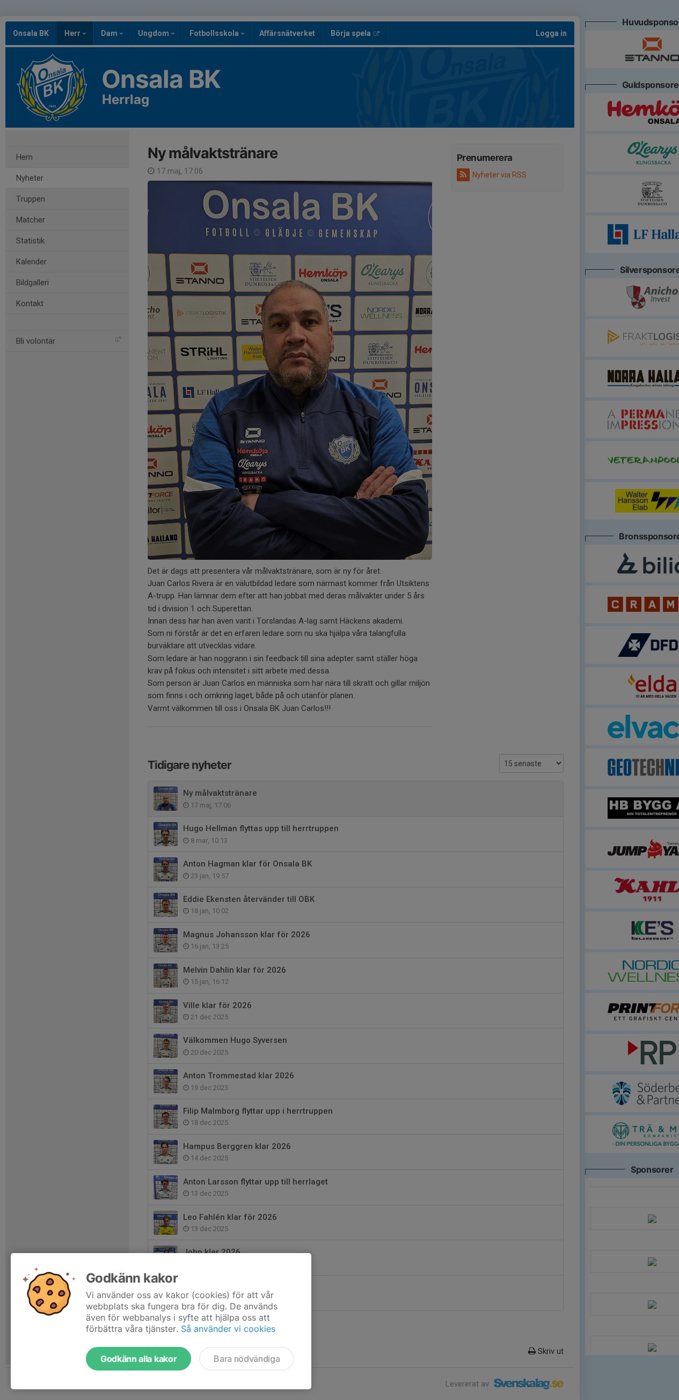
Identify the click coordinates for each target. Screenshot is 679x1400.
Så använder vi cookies (228, 1328)
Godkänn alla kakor (138, 1358)
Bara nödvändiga (247, 1358)
